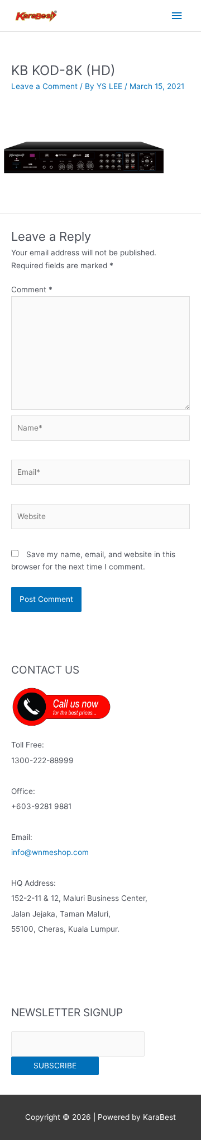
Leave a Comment (44, 86)
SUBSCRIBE (55, 1065)
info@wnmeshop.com (50, 852)
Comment (31, 289)
